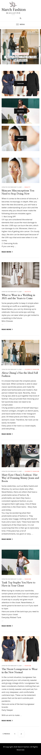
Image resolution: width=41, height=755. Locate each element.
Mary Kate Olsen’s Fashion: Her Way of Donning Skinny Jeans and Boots (20, 478)
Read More (6, 252)
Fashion (20, 83)
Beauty (20, 50)
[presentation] (1, 46)
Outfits (20, 111)
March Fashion (24, 747)
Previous (7, 734)
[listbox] (20, 46)
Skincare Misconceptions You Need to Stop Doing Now (21, 57)
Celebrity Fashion (32, 369)
